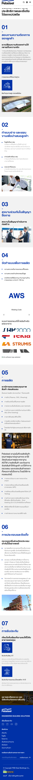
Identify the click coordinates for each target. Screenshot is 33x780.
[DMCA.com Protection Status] (8, 772)
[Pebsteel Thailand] (16, 710)
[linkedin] (7, 724)
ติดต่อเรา (5, 744)
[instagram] (16, 724)
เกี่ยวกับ (4, 732)
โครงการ (4, 738)
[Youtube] (12, 724)
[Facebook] (3, 724)
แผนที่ (5, 775)
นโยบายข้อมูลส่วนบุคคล (15, 775)
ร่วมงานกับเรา (6, 747)
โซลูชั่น (4, 735)
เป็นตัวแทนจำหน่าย (8, 741)
